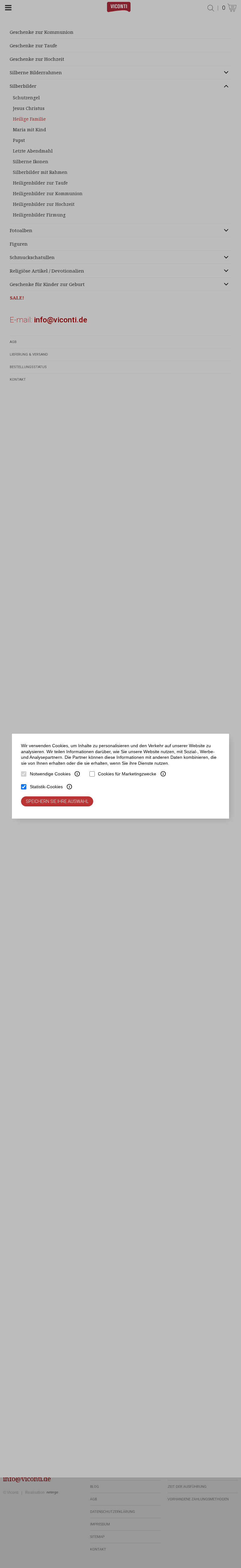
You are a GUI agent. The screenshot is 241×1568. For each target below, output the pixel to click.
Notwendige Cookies (50, 773)
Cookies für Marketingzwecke (127, 773)
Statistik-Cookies (46, 786)
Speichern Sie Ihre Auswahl (57, 801)
